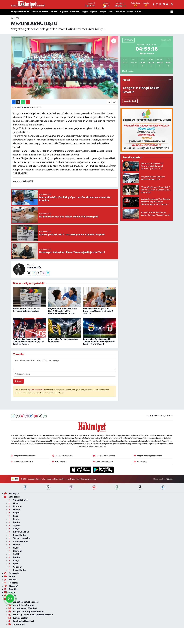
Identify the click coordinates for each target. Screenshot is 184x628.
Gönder (18, 381)
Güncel (54, 12)
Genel (16, 503)
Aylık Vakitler (129, 71)
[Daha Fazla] (28, 102)
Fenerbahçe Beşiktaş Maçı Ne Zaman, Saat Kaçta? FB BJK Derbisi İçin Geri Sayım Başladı (99, 341)
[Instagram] (43, 273)
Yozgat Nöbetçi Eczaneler (24, 456)
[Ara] (172, 4)
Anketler (13, 589)
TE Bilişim (169, 479)
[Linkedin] (48, 273)
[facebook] (25, 487)
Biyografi (13, 586)
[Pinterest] (22, 416)
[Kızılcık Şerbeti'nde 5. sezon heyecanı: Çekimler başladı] (29, 297)
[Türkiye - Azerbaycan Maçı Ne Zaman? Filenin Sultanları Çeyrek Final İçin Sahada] (29, 328)
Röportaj (13, 583)
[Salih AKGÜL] (19, 269)
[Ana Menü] (171, 12)
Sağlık (85, 12)
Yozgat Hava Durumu (63, 456)
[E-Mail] (29, 273)
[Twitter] (39, 273)
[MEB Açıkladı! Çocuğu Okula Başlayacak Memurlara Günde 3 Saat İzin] (99, 297)
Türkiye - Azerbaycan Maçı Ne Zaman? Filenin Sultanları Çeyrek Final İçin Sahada (28, 341)
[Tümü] (169, 80)
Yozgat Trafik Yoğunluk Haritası (149, 456)
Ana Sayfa (14, 494)
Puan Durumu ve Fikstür (23, 462)
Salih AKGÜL (18, 107)
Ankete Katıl (130, 101)
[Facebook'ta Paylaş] (14, 102)
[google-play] (103, 470)
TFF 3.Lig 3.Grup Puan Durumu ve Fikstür (33, 615)
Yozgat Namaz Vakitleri (106, 456)
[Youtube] (36, 416)
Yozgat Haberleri (20, 12)
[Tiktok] (40, 416)
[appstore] (81, 470)
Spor (111, 12)
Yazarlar (120, 12)
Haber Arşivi (142, 462)
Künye (163, 416)
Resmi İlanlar (134, 12)
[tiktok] (140, 487)
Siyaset (64, 12)
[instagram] (71, 487)
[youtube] (94, 487)
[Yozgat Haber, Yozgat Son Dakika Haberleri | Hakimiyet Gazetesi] (27, 4)
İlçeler (16, 519)
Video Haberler (40, 12)
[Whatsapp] (45, 416)
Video (12, 576)
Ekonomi (74, 12)
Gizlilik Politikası (153, 416)
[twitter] (48, 487)
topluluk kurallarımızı (36, 390)
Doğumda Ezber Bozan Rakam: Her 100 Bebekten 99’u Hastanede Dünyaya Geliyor (62, 311)
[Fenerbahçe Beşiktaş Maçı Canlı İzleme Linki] (64, 328)
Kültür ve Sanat (21, 532)
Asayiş (102, 12)
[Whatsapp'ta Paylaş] (23, 102)
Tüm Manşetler (61, 462)
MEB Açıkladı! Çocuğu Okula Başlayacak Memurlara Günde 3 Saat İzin (98, 311)
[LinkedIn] (31, 416)
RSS (16, 479)
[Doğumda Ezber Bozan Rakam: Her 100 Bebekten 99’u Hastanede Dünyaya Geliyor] (64, 297)
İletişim (170, 416)
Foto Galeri (14, 573)
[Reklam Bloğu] (146, 130)
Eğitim (93, 12)
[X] (18, 416)
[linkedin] (163, 487)
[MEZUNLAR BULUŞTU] (64, 67)
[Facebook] (34, 273)
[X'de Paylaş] (18, 102)
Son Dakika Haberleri (104, 462)
